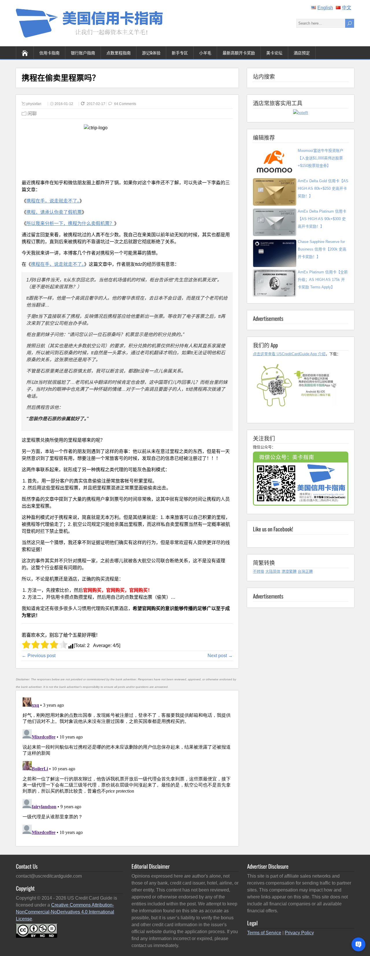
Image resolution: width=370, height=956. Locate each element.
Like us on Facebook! (273, 529)
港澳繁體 (289, 571)
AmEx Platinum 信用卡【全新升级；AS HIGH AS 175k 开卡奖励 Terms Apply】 (323, 279)
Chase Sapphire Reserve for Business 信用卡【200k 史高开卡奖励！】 (322, 249)
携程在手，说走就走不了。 (52, 200)
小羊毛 (205, 52)
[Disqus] (127, 767)
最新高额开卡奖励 (239, 52)
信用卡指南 (49, 52)
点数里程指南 (118, 52)
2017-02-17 (96, 104)
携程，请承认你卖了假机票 (54, 212)
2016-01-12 (64, 104)
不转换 (258, 571)
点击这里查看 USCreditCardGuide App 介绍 (289, 354)
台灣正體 (305, 571)
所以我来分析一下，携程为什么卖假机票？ (70, 223)
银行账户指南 (83, 52)
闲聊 (32, 113)
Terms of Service (264, 932)
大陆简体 (272, 571)
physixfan (33, 104)
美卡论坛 (274, 52)
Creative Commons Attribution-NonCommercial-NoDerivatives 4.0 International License (65, 911)
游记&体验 (151, 52)
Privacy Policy (299, 932)
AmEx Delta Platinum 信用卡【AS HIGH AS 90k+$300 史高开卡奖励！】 (322, 219)
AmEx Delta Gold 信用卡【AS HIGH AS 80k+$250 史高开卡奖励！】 (323, 188)
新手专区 (180, 52)
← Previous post (39, 655)
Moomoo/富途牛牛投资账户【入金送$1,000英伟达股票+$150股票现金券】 (320, 158)
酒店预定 (302, 52)
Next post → (220, 655)
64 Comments (125, 104)
